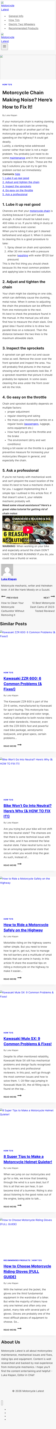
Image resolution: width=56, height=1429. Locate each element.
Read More (13, 746)
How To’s (14, 20)
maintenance (17, 157)
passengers (32, 423)
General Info (16, 16)
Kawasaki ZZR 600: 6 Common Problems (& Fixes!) (23, 683)
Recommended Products (23, 28)
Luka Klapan (11, 115)
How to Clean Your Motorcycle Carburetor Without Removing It (12, 606)
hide (17, 174)
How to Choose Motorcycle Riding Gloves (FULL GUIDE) (27, 1271)
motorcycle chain (40, 210)
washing (23, 255)
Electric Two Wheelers (22, 24)
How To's (7, 84)
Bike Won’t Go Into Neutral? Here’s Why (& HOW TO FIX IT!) (28, 810)
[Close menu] (2, 1402)
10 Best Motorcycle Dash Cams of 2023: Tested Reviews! (42, 604)
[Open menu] (4, 46)
